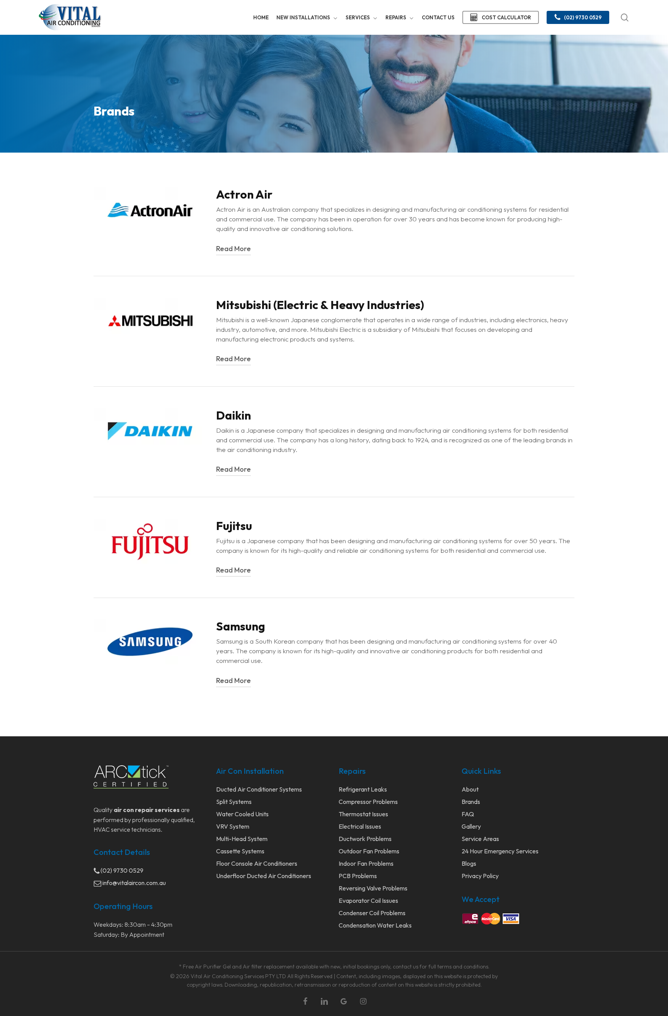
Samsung (240, 626)
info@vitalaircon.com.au (133, 883)
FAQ (468, 814)
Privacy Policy (480, 876)
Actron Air (244, 194)
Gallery (471, 826)
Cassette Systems (240, 851)
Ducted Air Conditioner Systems (259, 789)
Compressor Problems (368, 801)
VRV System (232, 826)
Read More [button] (233, 248)
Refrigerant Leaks (363, 789)
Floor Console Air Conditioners (256, 863)
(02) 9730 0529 (121, 870)
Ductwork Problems (365, 839)
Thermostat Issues (363, 814)
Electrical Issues (360, 826)
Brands (471, 801)
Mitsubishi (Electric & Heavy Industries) (320, 304)
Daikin (233, 415)
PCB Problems (358, 876)
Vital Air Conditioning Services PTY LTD (238, 976)
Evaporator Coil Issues (368, 900)
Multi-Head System (242, 839)
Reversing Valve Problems (373, 888)
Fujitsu (234, 525)
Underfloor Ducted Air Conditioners (263, 876)
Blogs (469, 863)
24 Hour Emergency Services (500, 851)
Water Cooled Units (242, 814)
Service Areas (480, 839)
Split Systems (234, 801)
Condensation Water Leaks (375, 925)
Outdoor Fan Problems (369, 851)
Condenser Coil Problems (372, 913)
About (470, 789)
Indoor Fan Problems (366, 863)
